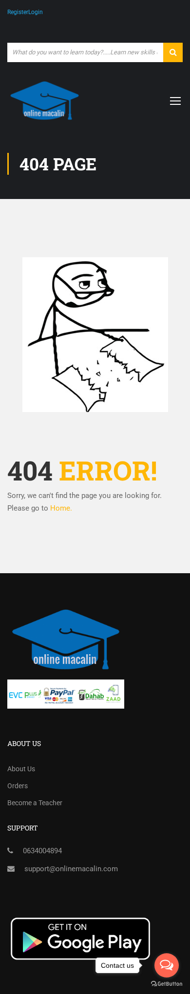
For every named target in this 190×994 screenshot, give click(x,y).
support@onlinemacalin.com (71, 868)
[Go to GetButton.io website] (166, 984)
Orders (17, 786)
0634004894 (42, 850)
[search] (173, 52)
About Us (21, 769)
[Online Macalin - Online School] (44, 100)
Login (35, 12)
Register (17, 12)
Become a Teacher (34, 803)
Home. (61, 508)
